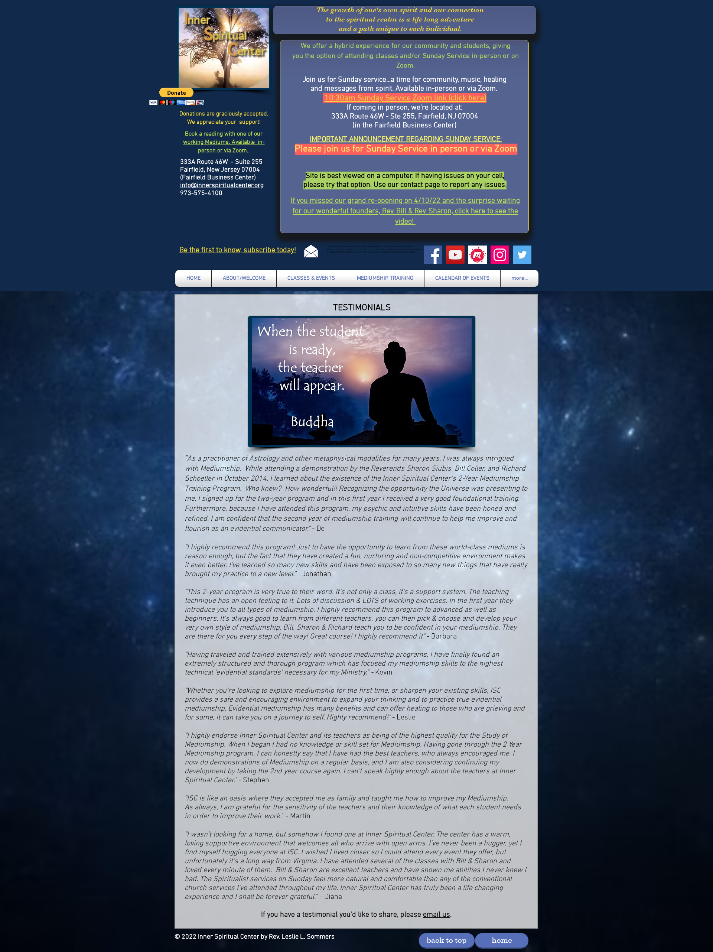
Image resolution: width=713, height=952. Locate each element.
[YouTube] (455, 255)
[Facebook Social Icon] (433, 255)
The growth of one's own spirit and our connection (400, 10)
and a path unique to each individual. (400, 28)
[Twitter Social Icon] (522, 255)
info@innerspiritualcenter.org (222, 185)
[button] (176, 96)
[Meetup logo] (477, 255)
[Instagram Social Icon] (500, 255)
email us (436, 914)
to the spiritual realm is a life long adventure (400, 19)
